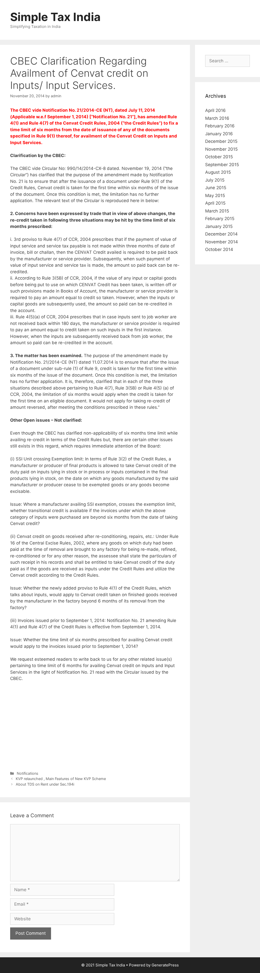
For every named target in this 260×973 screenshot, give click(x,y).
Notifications (27, 773)
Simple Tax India (55, 17)
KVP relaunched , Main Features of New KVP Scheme (61, 778)
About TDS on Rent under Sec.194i (45, 784)
